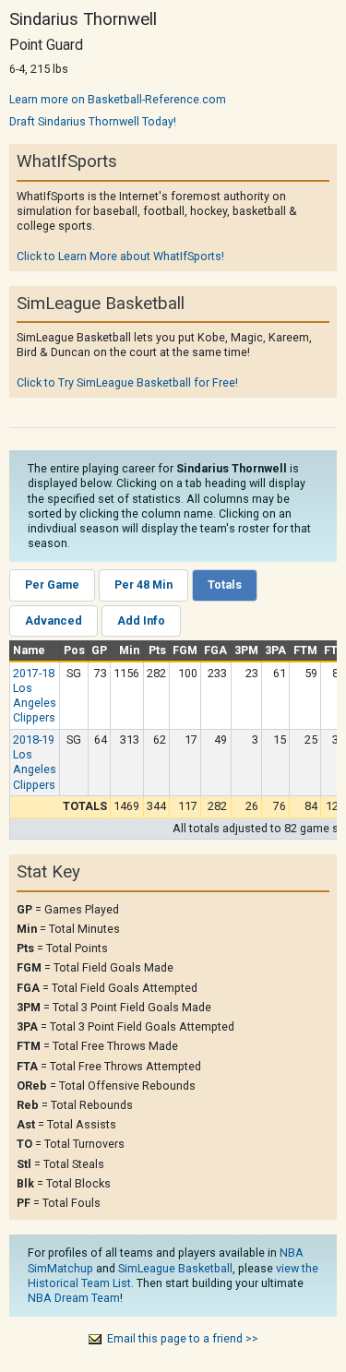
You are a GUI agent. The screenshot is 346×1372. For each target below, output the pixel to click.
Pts (157, 650)
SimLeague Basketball (175, 1268)
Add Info (141, 620)
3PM (246, 650)
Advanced (53, 620)
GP (99, 650)
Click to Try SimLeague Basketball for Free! (127, 382)
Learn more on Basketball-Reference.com (117, 99)
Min (129, 650)
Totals (225, 584)
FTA (334, 650)
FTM (305, 650)
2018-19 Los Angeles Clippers (34, 762)
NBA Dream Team (74, 1298)
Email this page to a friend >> (182, 1338)
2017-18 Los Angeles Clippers (34, 695)
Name (29, 650)
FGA (215, 650)
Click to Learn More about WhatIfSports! (120, 256)
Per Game (52, 584)
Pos (74, 650)
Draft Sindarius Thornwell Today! (92, 121)
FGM (185, 650)
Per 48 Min (143, 584)
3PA (275, 650)
